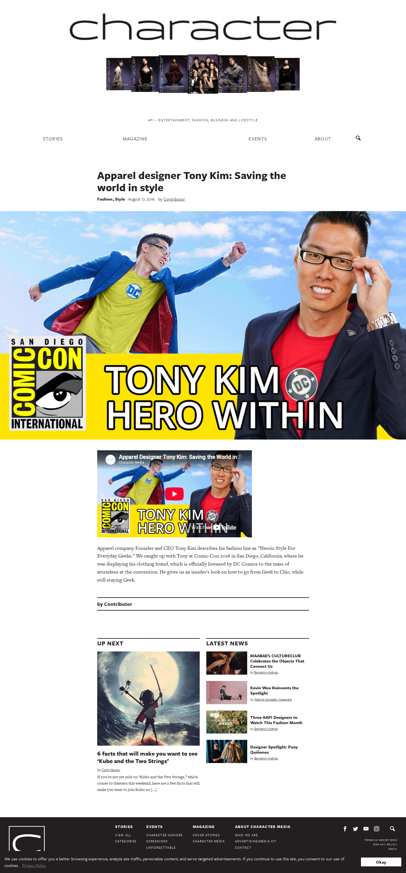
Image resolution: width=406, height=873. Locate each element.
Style (120, 199)
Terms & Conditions (381, 840)
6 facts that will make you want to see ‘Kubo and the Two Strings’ (147, 757)
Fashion (105, 199)
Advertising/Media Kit (256, 841)
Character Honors (164, 835)
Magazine (135, 138)
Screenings (157, 841)
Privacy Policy (385, 844)
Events (258, 138)
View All (123, 835)
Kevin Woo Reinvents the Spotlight (274, 690)
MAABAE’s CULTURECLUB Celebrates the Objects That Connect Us (277, 661)
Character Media (209, 841)
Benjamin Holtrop (266, 672)
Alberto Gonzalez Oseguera (273, 699)
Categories (125, 841)
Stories (53, 138)
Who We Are (246, 835)
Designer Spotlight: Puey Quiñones (274, 749)
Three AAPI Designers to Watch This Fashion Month (276, 719)
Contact (243, 847)
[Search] (359, 140)
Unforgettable (161, 847)
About (323, 138)
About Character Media (263, 826)
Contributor (174, 199)
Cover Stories (206, 835)
